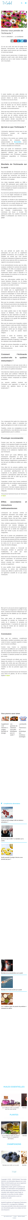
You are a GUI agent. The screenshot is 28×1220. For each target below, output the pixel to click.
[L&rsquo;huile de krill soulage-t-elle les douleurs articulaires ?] (7, 812)
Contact (15, 1216)
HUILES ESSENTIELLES (14, 1087)
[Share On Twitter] (21, 41)
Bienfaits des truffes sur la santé (11, 1165)
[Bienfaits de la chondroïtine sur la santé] (7, 965)
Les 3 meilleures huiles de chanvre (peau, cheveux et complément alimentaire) (10, 1137)
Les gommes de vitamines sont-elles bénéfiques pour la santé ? (13, 729)
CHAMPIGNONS (14, 1144)
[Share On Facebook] (25, 41)
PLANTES (14, 1115)
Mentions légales (21, 1216)
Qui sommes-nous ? (8, 1216)
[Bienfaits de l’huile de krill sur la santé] (7, 982)
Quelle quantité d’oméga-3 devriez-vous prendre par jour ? (12, 858)
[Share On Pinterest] (15, 41)
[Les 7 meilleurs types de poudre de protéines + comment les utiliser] (7, 999)
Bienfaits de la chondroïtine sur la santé (12, 973)
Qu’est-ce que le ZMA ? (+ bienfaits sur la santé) (12, 839)
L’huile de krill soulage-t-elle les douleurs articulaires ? (12, 821)
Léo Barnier (20, 36)
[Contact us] (12, 41)
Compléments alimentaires (12, 803)
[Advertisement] (14, 77)
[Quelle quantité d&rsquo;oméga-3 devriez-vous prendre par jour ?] (7, 850)
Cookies (14, 1218)
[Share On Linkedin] (18, 41)
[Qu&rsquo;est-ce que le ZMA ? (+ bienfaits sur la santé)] (7, 831)
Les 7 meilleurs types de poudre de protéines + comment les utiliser (14, 1007)
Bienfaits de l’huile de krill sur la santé (11, 989)
